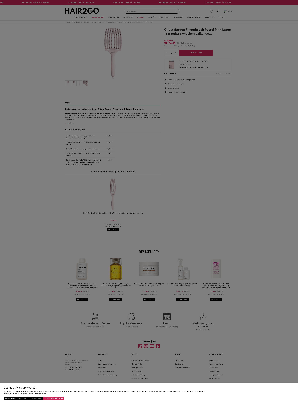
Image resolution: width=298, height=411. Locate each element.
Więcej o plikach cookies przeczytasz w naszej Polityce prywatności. (25, 394)
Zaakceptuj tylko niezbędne (16, 398)
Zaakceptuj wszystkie (53, 398)
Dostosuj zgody (35, 398)
